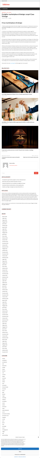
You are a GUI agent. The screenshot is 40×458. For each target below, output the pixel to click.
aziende (3, 367)
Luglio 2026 (4, 218)
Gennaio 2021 (4, 291)
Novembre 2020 (5, 294)
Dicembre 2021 (5, 271)
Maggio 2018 (4, 344)
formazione (4, 385)
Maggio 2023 (4, 248)
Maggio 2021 (4, 284)
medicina (4, 399)
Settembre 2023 (5, 246)
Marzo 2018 (4, 348)
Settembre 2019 (5, 319)
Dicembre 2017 (5, 351)
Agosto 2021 (4, 278)
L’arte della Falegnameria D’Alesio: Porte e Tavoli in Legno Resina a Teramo (17, 94)
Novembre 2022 (5, 253)
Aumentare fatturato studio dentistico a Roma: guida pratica (13, 185)
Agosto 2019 (4, 321)
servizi (3, 411)
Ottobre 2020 (4, 296)
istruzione (4, 388)
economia (4, 378)
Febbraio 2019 (5, 332)
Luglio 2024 (4, 229)
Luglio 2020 (4, 302)
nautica (3, 404)
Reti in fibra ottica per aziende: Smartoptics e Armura (11, 181)
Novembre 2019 (5, 316)
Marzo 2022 (4, 266)
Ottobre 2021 (4, 275)
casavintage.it (12, 63)
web (3, 433)
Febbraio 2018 (5, 350)
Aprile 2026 (4, 223)
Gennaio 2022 (4, 270)
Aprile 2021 (4, 286)
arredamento (4, 12)
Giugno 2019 (4, 325)
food (3, 383)
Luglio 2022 (4, 259)
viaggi (3, 431)
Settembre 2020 (5, 298)
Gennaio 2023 (4, 250)
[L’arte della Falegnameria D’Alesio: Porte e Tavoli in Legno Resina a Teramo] (20, 93)
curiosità (3, 374)
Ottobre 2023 (4, 245)
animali (3, 358)
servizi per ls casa (5, 415)
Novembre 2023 (5, 243)
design (10, 12)
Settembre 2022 (5, 257)
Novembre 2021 (5, 273)
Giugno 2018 (4, 343)
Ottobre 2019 (4, 318)
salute (3, 408)
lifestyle (3, 394)
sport (3, 420)
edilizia (3, 379)
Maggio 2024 (4, 232)
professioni (4, 406)
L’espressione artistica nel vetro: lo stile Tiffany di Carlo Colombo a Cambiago (17, 150)
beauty (3, 369)
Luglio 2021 (4, 280)
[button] (38, 437)
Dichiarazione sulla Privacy (22, 456)
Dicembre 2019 (5, 314)
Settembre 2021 (5, 277)
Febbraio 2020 (5, 311)
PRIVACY (7, 204)
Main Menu (5, 8)
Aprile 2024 (4, 234)
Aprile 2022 (4, 264)
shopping (4, 417)
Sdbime (6, 4)
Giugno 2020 (4, 303)
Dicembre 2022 (5, 252)
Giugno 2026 (4, 220)
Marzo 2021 (4, 287)
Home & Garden (5, 387)
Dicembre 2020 (5, 293)
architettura (4, 360)
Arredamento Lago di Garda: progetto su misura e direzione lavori (14, 179)
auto (3, 363)
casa (7, 12)
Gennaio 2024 (4, 239)
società (3, 419)
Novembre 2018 (5, 334)
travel (3, 427)
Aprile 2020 (4, 307)
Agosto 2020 (4, 300)
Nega (20, 451)
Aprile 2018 (4, 346)
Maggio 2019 (4, 327)
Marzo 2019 (4, 330)
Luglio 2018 (4, 341)
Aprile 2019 (4, 328)
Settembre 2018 (5, 337)
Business (3, 370)
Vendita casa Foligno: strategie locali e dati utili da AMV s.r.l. (13, 186)
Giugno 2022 (4, 261)
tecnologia (4, 426)
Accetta (20, 448)
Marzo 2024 (4, 236)
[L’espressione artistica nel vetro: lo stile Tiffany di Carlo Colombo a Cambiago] (20, 148)
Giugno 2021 (4, 282)
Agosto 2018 (4, 339)
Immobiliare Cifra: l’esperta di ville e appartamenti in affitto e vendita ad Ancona (18, 122)
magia (3, 395)
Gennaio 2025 (4, 225)
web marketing (5, 435)
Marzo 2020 (4, 309)
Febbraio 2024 (5, 237)
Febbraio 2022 (5, 268)
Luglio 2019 (4, 323)
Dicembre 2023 (5, 241)
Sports (3, 422)
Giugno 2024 (4, 230)
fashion (3, 381)
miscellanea (4, 401)
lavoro (3, 390)
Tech (3, 424)
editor (10, 18)
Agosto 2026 (4, 216)
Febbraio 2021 (5, 289)
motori (3, 403)
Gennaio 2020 (4, 312)
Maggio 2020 (4, 305)
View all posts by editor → (13, 165)
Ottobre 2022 (4, 255)
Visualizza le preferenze (20, 454)
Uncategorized (5, 429)
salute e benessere (5, 410)
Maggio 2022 (4, 262)
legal (3, 392)
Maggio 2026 (4, 221)
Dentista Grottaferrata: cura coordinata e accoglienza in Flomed (13, 183)
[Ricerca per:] (20, 173)
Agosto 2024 (4, 227)
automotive (4, 365)
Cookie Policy (16, 456)
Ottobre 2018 (4, 335)
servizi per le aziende (6, 413)
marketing (4, 397)
